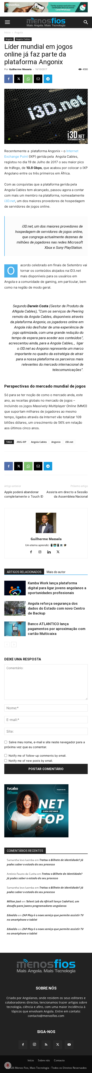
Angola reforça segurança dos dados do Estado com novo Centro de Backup (56, 608)
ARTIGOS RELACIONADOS (24, 572)
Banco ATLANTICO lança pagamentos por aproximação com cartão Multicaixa (56, 629)
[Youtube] (69, 1044)
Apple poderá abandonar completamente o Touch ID (23, 494)
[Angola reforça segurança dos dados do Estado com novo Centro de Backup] (15, 608)
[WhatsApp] (28, 79)
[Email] (38, 79)
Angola (19, 32)
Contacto (59, 1060)
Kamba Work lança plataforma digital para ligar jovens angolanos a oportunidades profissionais (57, 588)
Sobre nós (44, 1060)
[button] (7, 22)
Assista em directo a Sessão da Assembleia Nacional (67, 494)
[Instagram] (41, 552)
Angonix (56, 441)
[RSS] (46, 1044)
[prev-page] (7, 644)
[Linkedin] (50, 552)
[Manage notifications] (7, 1065)
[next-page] (13, 644)
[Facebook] (8, 79)
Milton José (14, 901)
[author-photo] (46, 533)
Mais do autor (56, 572)
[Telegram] (48, 79)
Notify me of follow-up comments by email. (37, 755)
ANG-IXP (21, 441)
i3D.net (9, 201)
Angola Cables (23, 39)
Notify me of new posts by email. (31, 760)
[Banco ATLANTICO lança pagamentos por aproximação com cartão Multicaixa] (15, 628)
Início (7, 32)
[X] (18, 79)
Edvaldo (12, 915)
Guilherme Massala (20, 69)
